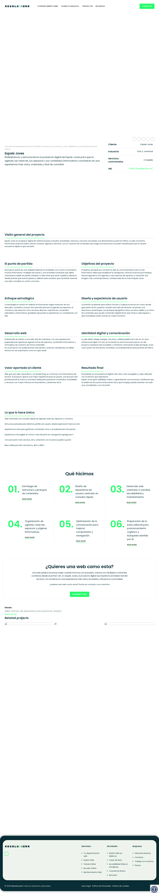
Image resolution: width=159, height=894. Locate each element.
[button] (154, 889)
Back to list (11, 614)
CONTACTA (147, 6)
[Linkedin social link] (148, 139)
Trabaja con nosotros (144, 861)
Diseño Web (89, 860)
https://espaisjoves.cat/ (141, 168)
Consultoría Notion (117, 871)
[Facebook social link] (134, 139)
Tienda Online (90, 864)
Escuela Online (90, 868)
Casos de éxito (115, 860)
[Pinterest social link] (143, 139)
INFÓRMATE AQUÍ (79, 594)
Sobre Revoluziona (143, 853)
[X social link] (139, 139)
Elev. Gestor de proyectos (26, 659)
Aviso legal (86, 886)
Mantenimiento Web (93, 872)
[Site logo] (17, 6)
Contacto (139, 857)
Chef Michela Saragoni (75, 820)
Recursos (113, 875)
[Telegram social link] (152, 139)
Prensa (138, 865)
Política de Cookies (120, 886)
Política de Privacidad (101, 886)
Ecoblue (113, 820)
